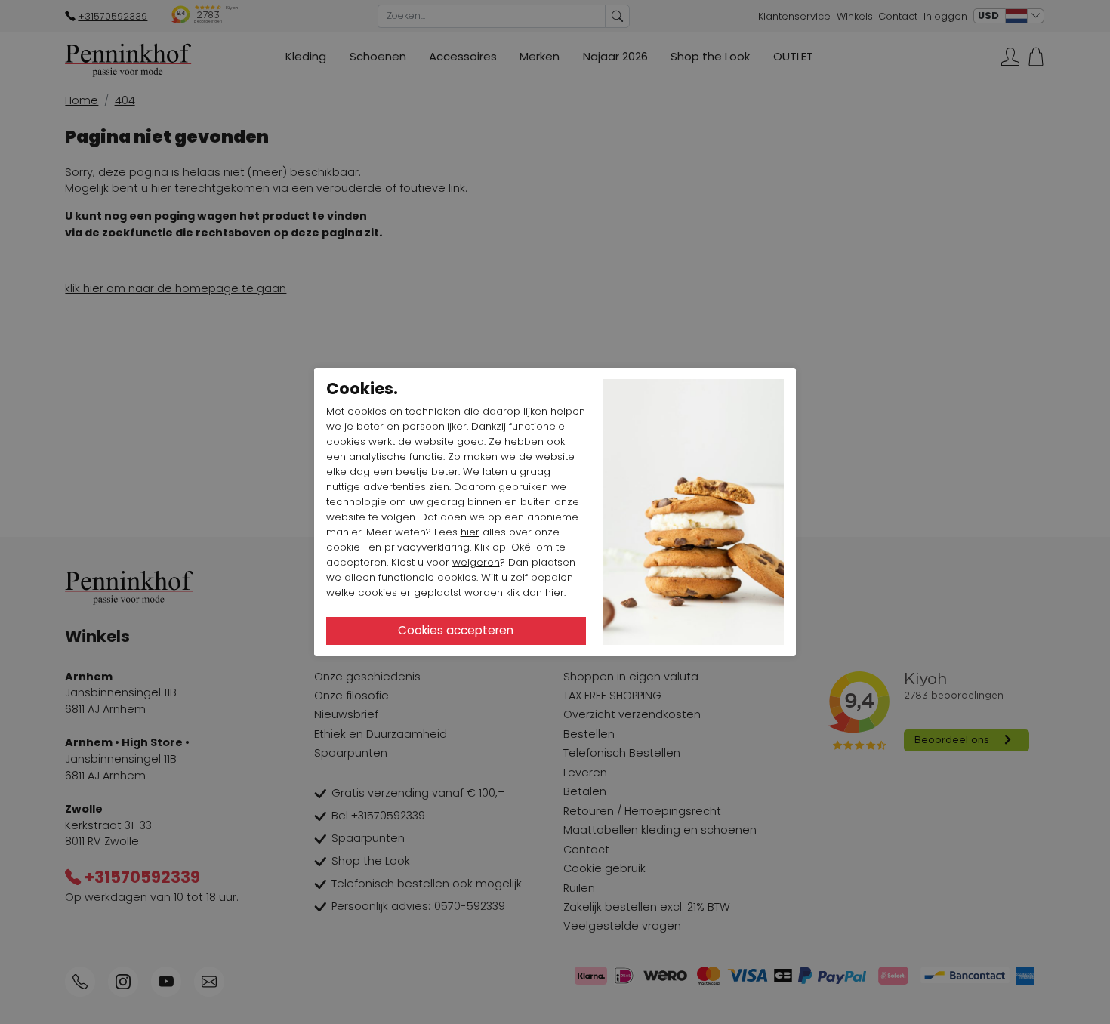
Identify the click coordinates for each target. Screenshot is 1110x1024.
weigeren (476, 562)
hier (470, 532)
